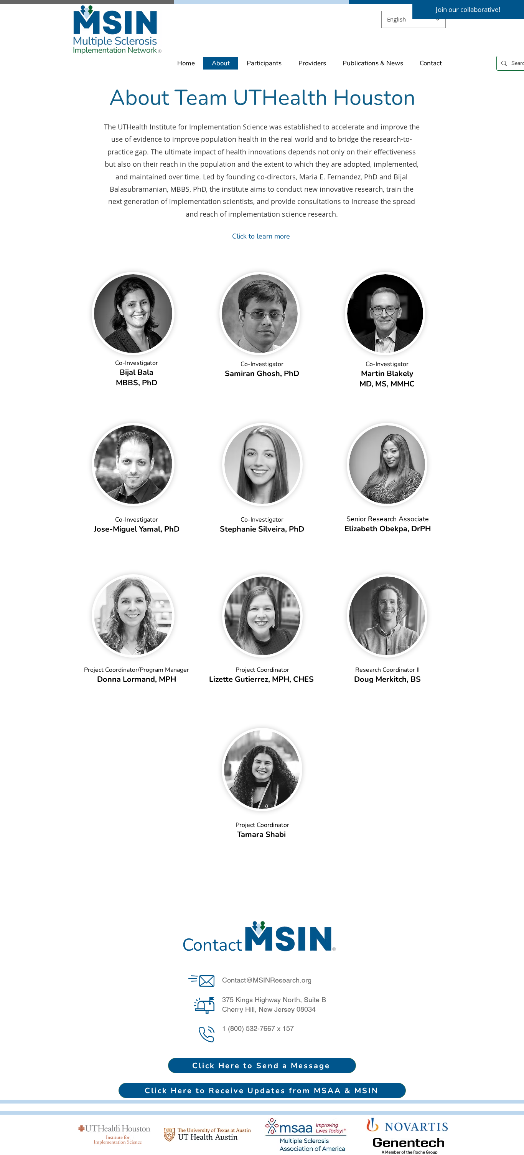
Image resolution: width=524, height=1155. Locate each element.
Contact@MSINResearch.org (266, 980)
